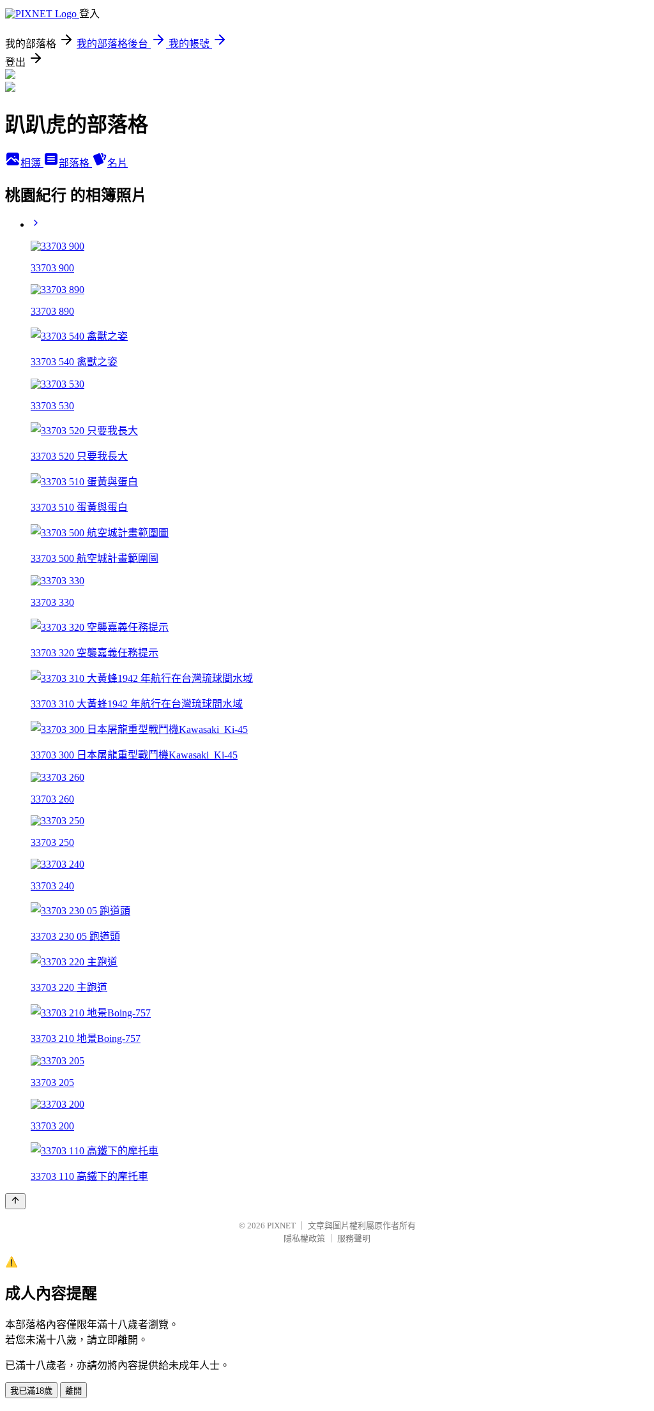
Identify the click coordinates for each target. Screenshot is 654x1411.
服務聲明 (353, 1238)
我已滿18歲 (31, 1391)
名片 (117, 163)
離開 (73, 1391)
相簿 (31, 163)
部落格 (75, 163)
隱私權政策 (304, 1238)
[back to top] (15, 1201)
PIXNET (281, 1225)
